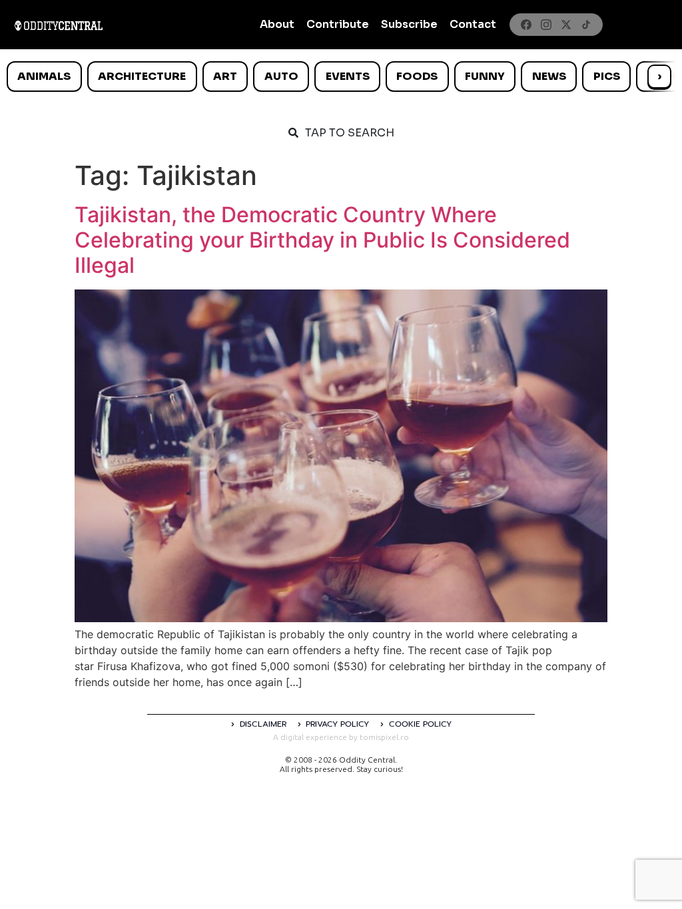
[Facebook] (526, 24)
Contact (473, 24)
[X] (566, 24)
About (277, 24)
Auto (281, 76)
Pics (606, 76)
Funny (485, 76)
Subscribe (409, 24)
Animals (44, 76)
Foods (417, 76)
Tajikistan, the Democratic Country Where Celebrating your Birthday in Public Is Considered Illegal (322, 240)
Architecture (142, 76)
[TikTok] (586, 24)
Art (225, 76)
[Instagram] (546, 24)
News (549, 76)
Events (348, 76)
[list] (341, 76)
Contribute (337, 24)
